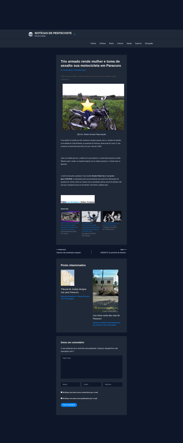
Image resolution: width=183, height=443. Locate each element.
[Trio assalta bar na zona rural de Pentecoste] (112, 216)
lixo (94, 325)
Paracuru (86, 296)
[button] (75, 34)
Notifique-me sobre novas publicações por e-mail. (80, 398)
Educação (149, 43)
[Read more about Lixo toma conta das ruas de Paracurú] (105, 291)
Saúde (129, 43)
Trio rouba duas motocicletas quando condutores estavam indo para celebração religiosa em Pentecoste (90, 227)
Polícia (93, 43)
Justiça (79, 296)
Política (103, 43)
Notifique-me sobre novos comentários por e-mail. (80, 392)
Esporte (138, 43)
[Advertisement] (63, 15)
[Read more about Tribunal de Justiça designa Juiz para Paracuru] (67, 277)
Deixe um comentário (68, 296)
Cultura (120, 43)
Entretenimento (114, 323)
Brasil (111, 43)
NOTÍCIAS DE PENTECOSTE (53, 33)
